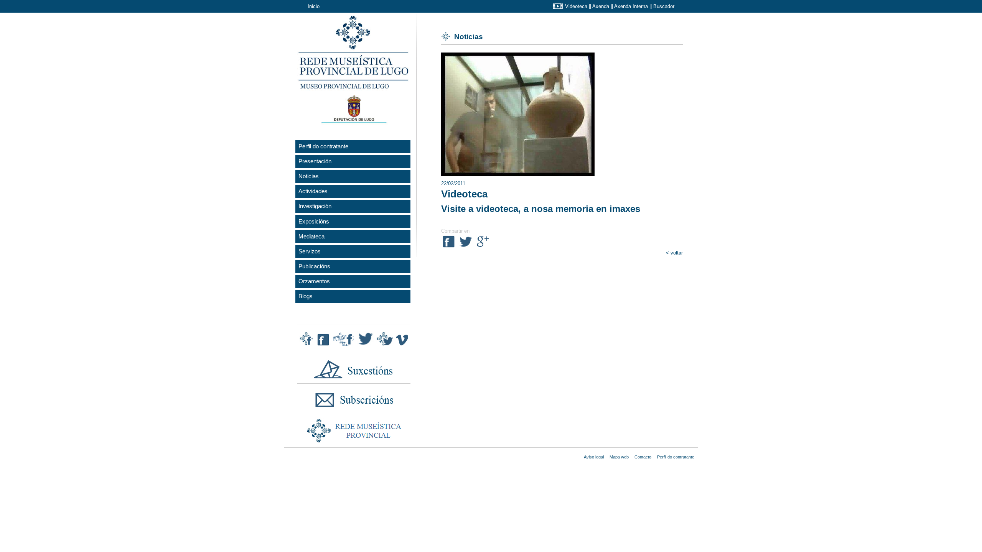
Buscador (663, 6)
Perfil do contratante (323, 146)
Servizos (309, 251)
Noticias (308, 176)
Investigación (314, 206)
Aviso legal (594, 457)
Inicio (314, 6)
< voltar (674, 253)
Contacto (642, 457)
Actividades (313, 191)
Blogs (305, 296)
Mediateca (311, 236)
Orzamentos (314, 281)
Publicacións (314, 266)
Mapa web (619, 457)
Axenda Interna (631, 6)
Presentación (314, 161)
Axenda (600, 6)
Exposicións (313, 221)
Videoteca (576, 6)
